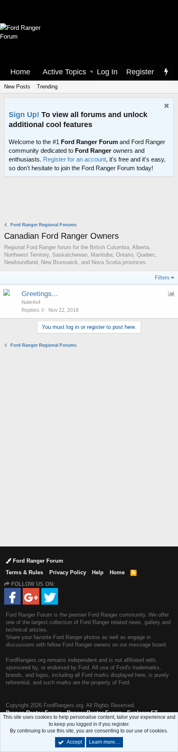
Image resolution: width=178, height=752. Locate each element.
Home (20, 72)
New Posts (17, 86)
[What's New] (166, 72)
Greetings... (40, 294)
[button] (92, 72)
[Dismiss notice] (165, 106)
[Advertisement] (91, 200)
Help (97, 572)
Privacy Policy (67, 572)
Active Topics (64, 72)
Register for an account (74, 159)
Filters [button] (162, 277)
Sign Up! (24, 114)
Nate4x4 (31, 302)
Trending (47, 86)
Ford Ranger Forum (37, 561)
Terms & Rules (24, 572)
